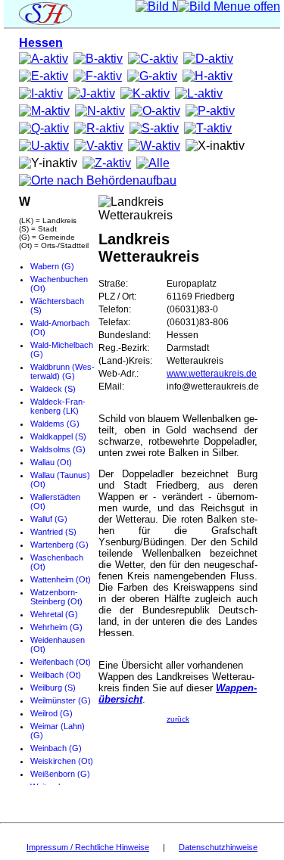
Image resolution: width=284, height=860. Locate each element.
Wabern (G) (52, 266)
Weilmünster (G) (60, 700)
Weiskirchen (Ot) (61, 760)
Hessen (41, 42)
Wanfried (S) (53, 531)
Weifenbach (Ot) (60, 661)
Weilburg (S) (53, 687)
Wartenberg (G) (59, 544)
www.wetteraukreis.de (212, 373)
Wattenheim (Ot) (60, 579)
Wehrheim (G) (56, 627)
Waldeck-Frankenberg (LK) (58, 406)
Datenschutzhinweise (218, 847)
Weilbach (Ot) (55, 674)
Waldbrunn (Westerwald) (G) (62, 371)
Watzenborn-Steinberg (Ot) (56, 597)
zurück (178, 719)
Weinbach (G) (56, 748)
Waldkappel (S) (58, 436)
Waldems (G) (55, 423)
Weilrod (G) (51, 713)
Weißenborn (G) (60, 773)
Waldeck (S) (53, 388)
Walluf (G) (48, 518)
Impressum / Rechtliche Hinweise (88, 847)
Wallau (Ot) (51, 462)
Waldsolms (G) (58, 449)
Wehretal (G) (54, 614)
